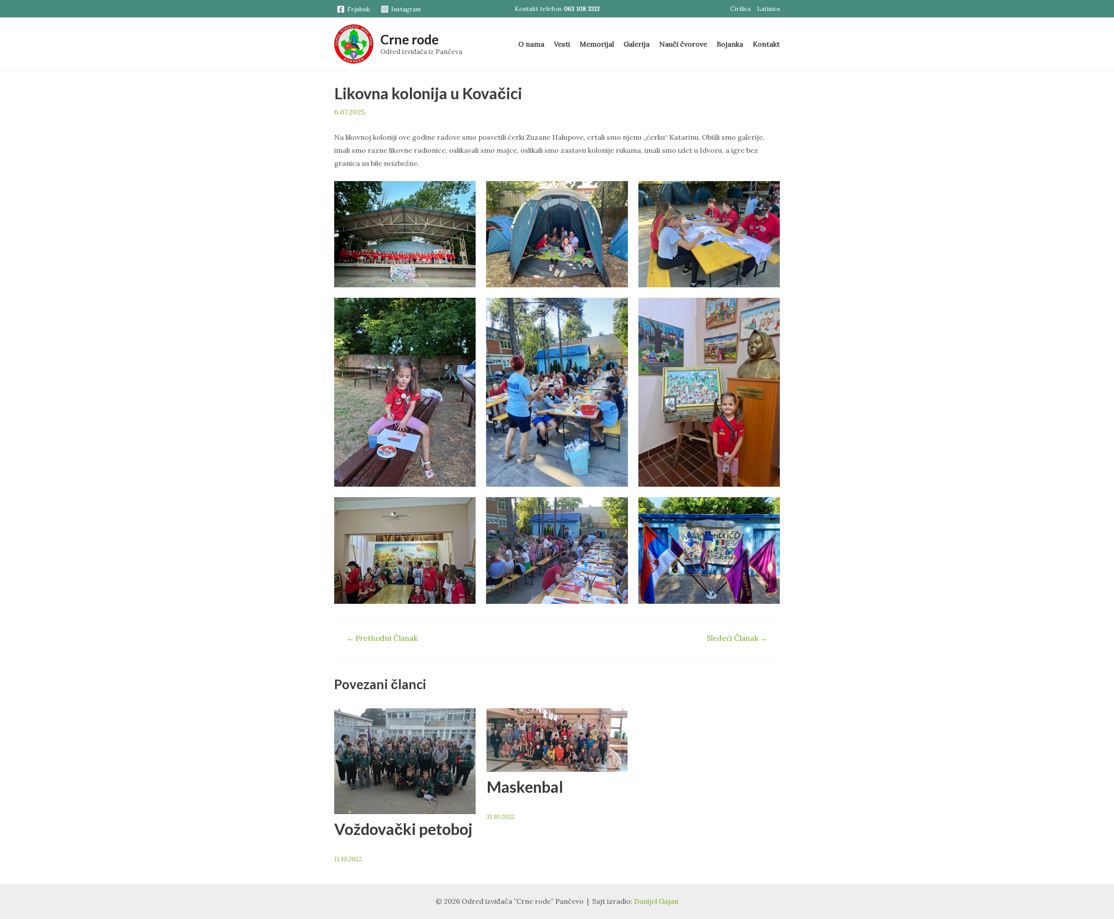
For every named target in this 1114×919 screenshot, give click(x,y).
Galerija (637, 44)
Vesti (562, 44)
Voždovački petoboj (403, 828)
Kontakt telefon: (557, 9)
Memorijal (597, 44)
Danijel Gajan (656, 901)
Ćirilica (740, 9)
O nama (531, 44)
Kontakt (766, 44)
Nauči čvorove (683, 44)
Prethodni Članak (382, 638)
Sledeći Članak (737, 638)
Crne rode (409, 39)
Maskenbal (525, 786)
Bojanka (730, 44)
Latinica (768, 9)
